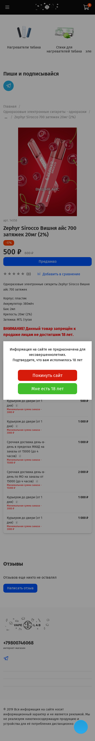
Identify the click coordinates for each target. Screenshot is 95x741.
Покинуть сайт (47, 375)
